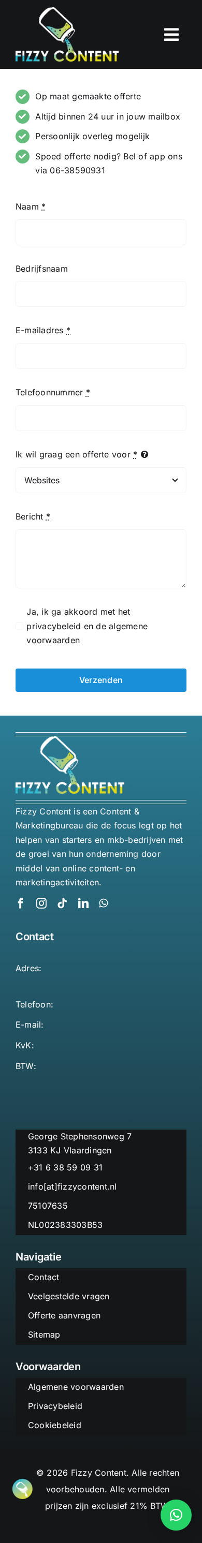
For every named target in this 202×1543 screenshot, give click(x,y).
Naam (31, 206)
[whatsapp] (103, 903)
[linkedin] (83, 903)
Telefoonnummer (53, 392)
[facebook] (21, 903)
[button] (176, 1515)
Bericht (33, 516)
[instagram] (41, 903)
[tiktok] (62, 903)
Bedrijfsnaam (42, 268)
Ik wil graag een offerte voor (76, 454)
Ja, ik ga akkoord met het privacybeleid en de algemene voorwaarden (87, 625)
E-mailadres (43, 330)
